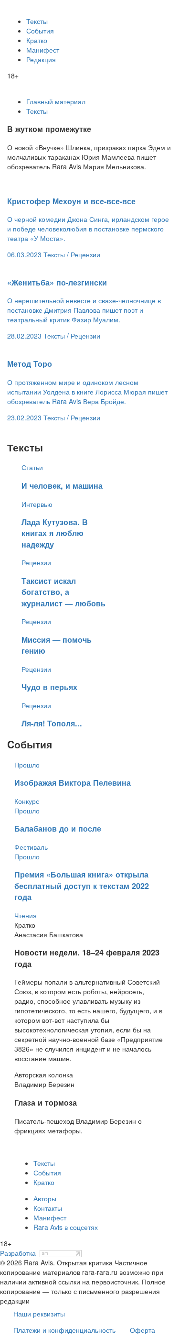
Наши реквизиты (39, 1313)
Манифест (42, 50)
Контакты (47, 1208)
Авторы (44, 1198)
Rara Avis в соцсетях (65, 1227)
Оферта (142, 1330)
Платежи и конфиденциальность (64, 1330)
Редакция (41, 59)
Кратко (36, 40)
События (40, 30)
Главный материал (55, 101)
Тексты (37, 21)
